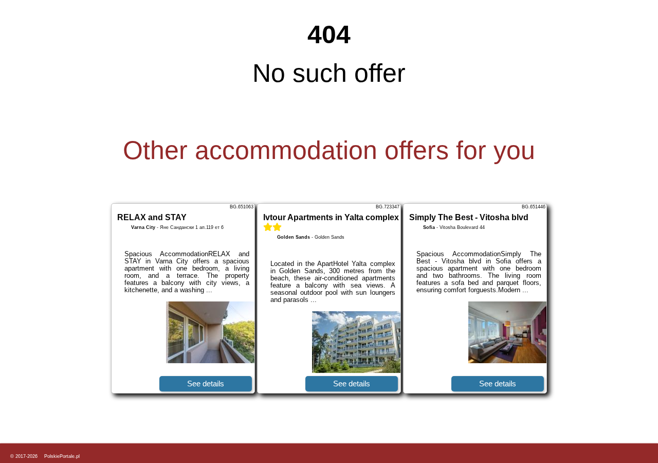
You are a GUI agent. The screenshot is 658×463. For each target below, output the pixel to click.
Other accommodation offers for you (329, 150)
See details (205, 383)
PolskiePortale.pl (62, 456)
